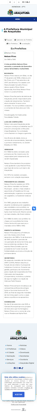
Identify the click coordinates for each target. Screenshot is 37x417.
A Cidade (10, 352)
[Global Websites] (18, 409)
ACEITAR (18, 394)
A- (14, 2)
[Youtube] (27, 2)
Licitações (11, 363)
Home (9, 345)
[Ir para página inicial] (18, 12)
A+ (19, 2)
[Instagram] (25, 2)
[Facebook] (23, 2)
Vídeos (23, 349)
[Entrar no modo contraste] (10, 2)
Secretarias (24, 356)
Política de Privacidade (18, 404)
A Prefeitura (11, 349)
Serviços (10, 359)
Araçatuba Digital (27, 363)
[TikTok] (29, 2)
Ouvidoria (24, 359)
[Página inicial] (18, 335)
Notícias (23, 345)
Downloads (24, 352)
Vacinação (11, 356)
